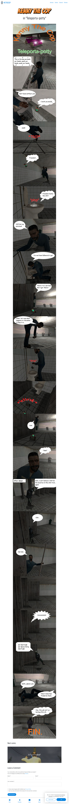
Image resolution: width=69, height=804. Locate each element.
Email (36, 776)
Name (9, 776)
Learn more (51, 799)
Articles (51, 2)
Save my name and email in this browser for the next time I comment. (23, 790)
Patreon (65, 2)
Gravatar (26, 773)
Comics (56, 2)
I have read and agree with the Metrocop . (20, 789)
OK (61, 799)
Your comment (11, 781)
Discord (61, 2)
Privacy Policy (28, 789)
